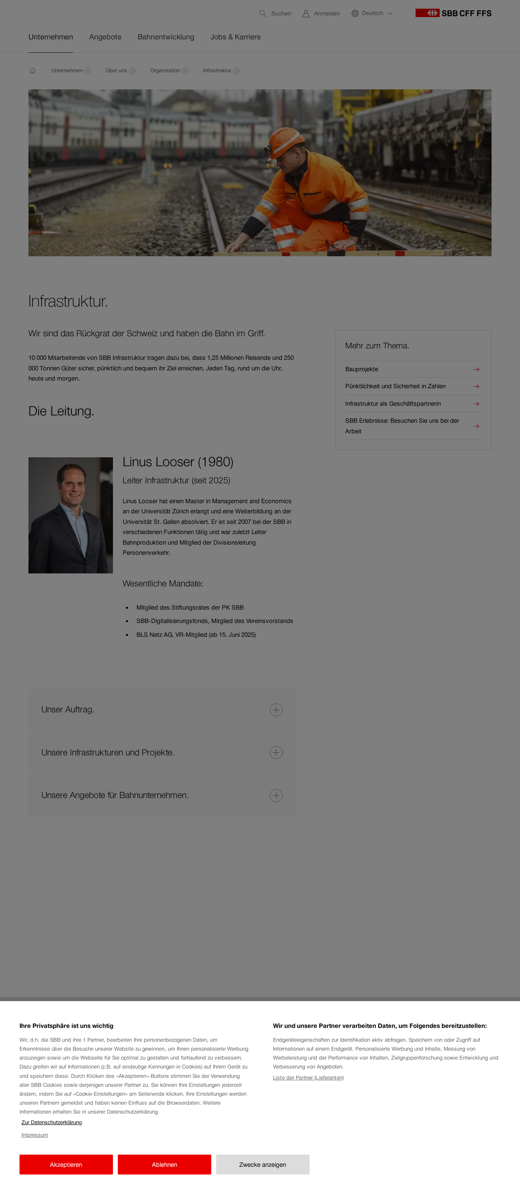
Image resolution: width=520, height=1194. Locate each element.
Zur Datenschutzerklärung (52, 1122)
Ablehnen (164, 1164)
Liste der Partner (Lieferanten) (308, 1078)
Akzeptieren (66, 1164)
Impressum (35, 1135)
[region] (260, 1097)
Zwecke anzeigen (262, 1164)
